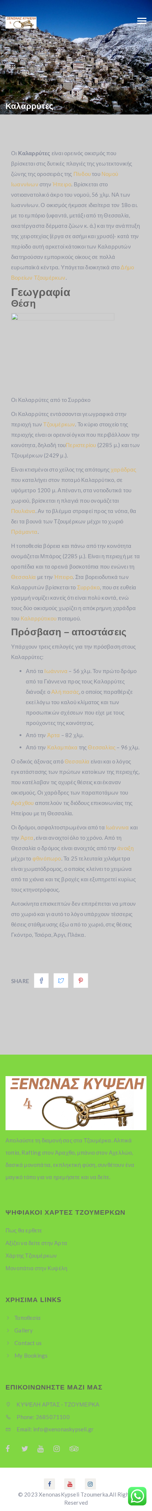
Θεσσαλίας (101, 747)
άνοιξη (125, 848)
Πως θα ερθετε (24, 1230)
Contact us (28, 1342)
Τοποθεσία (27, 1317)
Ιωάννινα (56, 671)
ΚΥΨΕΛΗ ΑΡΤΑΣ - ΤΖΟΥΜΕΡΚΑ (57, 1404)
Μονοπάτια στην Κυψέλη (36, 1268)
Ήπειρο (61, 184)
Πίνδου (82, 173)
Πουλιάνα (23, 510)
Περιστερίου (81, 445)
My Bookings (31, 1355)
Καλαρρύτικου (38, 618)
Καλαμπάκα (62, 747)
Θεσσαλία (23, 576)
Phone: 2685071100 (42, 1417)
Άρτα (53, 735)
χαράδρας (124, 469)
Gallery (23, 1330)
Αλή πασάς (65, 691)
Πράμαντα (24, 531)
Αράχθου (22, 802)
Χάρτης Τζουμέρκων (31, 1255)
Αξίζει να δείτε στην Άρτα (36, 1242)
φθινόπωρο (46, 858)
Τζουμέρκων (59, 424)
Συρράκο (88, 587)
